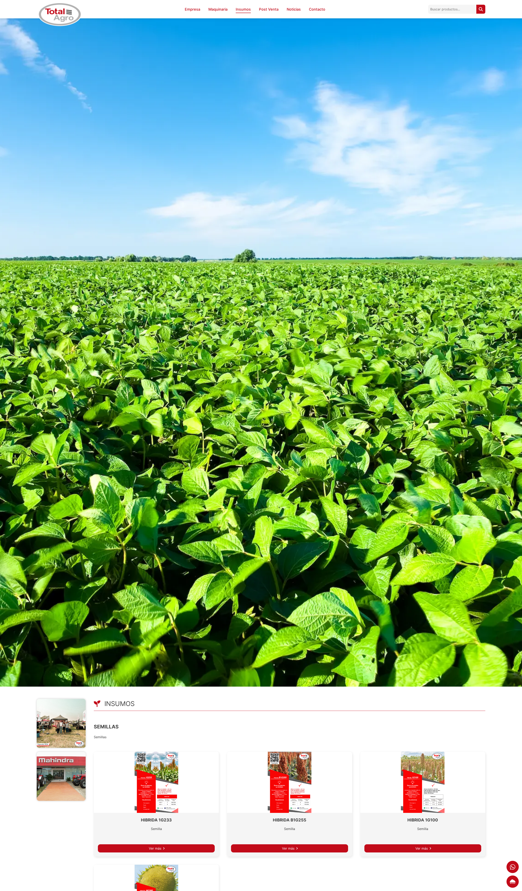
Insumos (243, 9)
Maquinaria (218, 9)
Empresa (192, 9)
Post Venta (269, 9)
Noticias (294, 9)
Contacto (317, 9)
